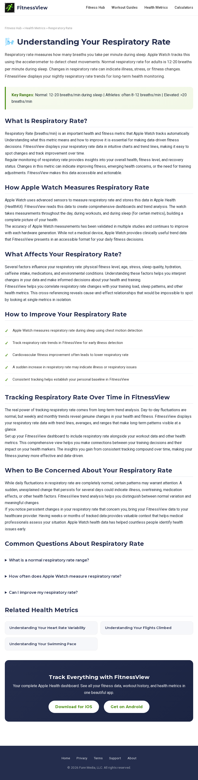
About (131, 758)
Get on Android (127, 707)
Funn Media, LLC (90, 767)
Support (115, 758)
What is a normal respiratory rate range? (49, 560)
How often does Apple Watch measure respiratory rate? (65, 576)
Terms (98, 758)
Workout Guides (125, 8)
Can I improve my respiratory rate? (43, 592)
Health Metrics (156, 8)
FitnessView (32, 8)
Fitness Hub (95, 8)
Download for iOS (73, 707)
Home (66, 758)
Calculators (184, 8)
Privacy (82, 758)
